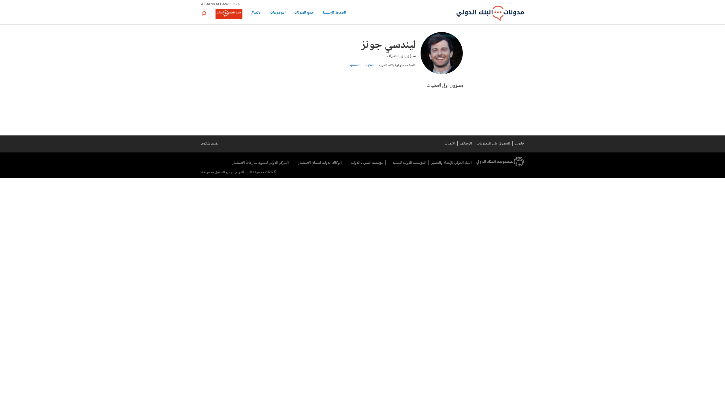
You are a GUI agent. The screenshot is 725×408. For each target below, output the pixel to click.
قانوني (519, 143)
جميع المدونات (304, 13)
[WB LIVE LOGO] (229, 14)
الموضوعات (278, 13)
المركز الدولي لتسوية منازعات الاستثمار (260, 162)
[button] (204, 13)
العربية (382, 65)
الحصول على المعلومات (493, 143)
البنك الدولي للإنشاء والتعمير (451, 162)
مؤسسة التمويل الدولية (367, 162)
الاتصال (256, 13)
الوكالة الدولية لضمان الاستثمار (320, 162)
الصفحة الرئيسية (334, 13)
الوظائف (466, 143)
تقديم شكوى (209, 143)
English (368, 65)
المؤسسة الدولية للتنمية (409, 162)
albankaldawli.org (220, 4)
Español (353, 65)
